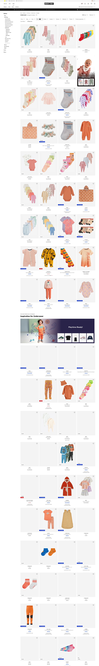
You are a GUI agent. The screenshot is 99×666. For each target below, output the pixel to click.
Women (5, 3)
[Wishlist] (91, 3)
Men (10, 3)
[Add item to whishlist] (37, 25)
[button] (85, 15)
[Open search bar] (79, 6)
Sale (27, 19)
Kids (13, 3)
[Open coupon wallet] (81, 3)
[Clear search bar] (94, 6)
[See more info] (29, 53)
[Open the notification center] (88, 4)
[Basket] (94, 3)
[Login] (85, 3)
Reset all (30, 21)
